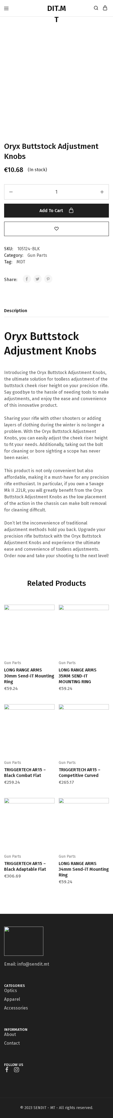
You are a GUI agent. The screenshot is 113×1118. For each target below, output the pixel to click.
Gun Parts (37, 255)
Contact (12, 1043)
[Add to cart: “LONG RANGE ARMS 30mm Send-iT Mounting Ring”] (51, 611)
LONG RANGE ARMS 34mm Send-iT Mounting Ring (84, 869)
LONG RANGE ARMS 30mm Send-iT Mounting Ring (29, 675)
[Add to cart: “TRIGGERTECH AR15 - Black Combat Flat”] (51, 710)
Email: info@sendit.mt (26, 964)
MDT (20, 261)
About (10, 1034)
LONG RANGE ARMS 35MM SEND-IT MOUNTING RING (78, 675)
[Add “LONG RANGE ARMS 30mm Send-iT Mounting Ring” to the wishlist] (51, 628)
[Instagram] (16, 1070)
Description (15, 310)
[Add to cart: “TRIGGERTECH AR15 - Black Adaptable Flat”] (51, 804)
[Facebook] (7, 1070)
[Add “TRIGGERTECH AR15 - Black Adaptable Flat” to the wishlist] (51, 821)
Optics (10, 990)
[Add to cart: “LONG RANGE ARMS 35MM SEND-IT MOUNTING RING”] (105, 611)
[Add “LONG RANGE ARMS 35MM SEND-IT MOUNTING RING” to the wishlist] (105, 628)
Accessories (16, 1008)
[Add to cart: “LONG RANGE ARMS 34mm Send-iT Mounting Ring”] (105, 804)
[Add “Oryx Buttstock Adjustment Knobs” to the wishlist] (56, 228)
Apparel (12, 999)
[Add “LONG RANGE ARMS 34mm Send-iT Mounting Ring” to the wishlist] (105, 821)
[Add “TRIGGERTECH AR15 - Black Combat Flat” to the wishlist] (51, 727)
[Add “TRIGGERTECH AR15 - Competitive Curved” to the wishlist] (105, 727)
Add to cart (51, 210)
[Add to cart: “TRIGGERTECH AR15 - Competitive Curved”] (105, 710)
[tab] (17, 311)
